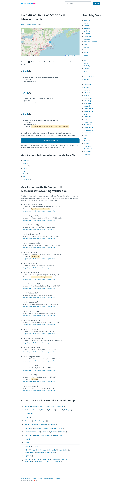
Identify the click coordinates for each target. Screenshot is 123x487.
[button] (50, 42)
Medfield (45, 432)
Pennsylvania (88, 122)
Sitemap (58, 478)
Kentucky (87, 66)
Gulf (24, 177)
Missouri (86, 87)
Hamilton (35, 424)
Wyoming (87, 154)
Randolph (28, 446)
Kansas (86, 63)
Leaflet (68, 55)
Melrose (62, 432)
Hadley (27, 424)
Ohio (85, 114)
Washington (88, 146)
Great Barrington (40, 421)
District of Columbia (90, 42)
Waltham (37, 459)
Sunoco (25, 166)
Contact (40, 478)
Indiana (86, 58)
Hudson (52, 424)
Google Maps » (27, 211)
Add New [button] (97, 3)
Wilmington (38, 462)
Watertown (46, 459)
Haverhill (44, 424)
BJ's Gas (25, 160)
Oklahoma (87, 117)
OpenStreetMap (75, 55)
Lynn (60, 428)
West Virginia (88, 149)
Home (23, 25)
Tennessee (87, 133)
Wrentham (56, 462)
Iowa (85, 60)
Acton (27, 406)
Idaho (86, 52)
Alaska (86, 23)
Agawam (34, 406)
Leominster (28, 428)
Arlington (60, 406)
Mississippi (87, 85)
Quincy (27, 443)
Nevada (86, 95)
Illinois (86, 55)
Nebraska (87, 93)
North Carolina (88, 109)
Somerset (43, 450)
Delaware (87, 39)
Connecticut (88, 36)
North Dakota (88, 111)
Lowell (46, 428)
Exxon (25, 168)
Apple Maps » (37, 211)
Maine (86, 71)
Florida (86, 44)
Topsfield (28, 456)
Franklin (27, 417)
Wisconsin (87, 151)
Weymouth (28, 462)
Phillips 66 (26, 179)
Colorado (87, 34)
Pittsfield (28, 439)
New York (87, 106)
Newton (37, 435)
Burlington (67, 410)
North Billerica (47, 435)
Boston (51, 410)
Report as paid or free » (49, 211)
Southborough (29, 452)
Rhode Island (88, 125)
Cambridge (28, 414)
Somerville (52, 450)
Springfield (40, 452)
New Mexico (88, 103)
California (87, 31)
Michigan (87, 79)
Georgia (86, 47)
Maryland (87, 74)
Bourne (58, 410)
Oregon (86, 119)
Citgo (24, 174)
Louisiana (87, 68)
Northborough (59, 435)
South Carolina (88, 127)
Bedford (27, 410)
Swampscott (51, 452)
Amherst (43, 406)
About (34, 478)
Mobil (24, 163)
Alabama (87, 20)
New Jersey (87, 101)
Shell (25, 71)
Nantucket (28, 435)
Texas (86, 135)
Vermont (87, 141)
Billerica (43, 410)
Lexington (38, 428)
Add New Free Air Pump (50, 141)
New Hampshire (89, 98)
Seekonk (34, 450)
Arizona (86, 26)
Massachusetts (31, 25)
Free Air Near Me (26, 478)
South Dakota (88, 130)
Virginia (86, 143)
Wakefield (28, 459)
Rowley (36, 446)
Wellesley (56, 459)
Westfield (65, 459)
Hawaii (86, 50)
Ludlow (53, 428)
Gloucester (28, 421)
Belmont (35, 410)
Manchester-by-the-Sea (32, 432)
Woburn (47, 462)
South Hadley (63, 450)
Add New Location (49, 478)
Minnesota (87, 82)
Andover (51, 406)
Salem (27, 450)
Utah (85, 138)
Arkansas (87, 28)
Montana (87, 90)
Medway (54, 432)
